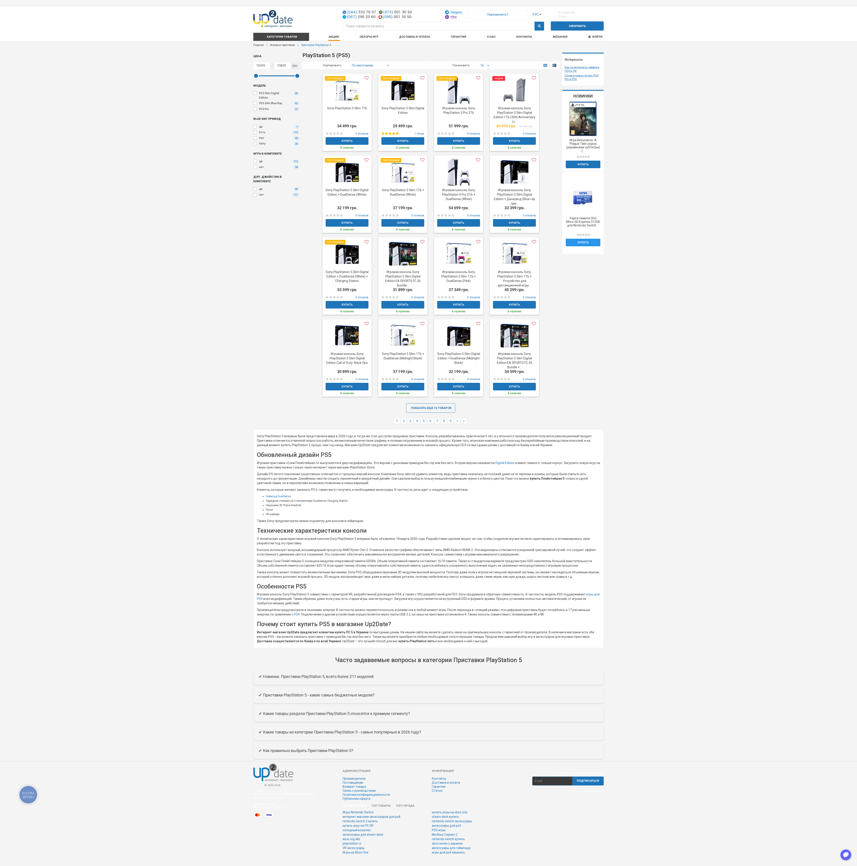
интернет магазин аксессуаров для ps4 (371, 816)
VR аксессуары (353, 848)
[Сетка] (545, 65)
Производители (354, 778)
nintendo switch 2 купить (360, 821)
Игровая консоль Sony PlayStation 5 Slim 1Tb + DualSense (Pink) (458, 276)
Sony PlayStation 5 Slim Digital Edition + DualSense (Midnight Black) (458, 358)
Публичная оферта (356, 798)
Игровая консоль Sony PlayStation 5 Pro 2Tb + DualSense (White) (458, 194)
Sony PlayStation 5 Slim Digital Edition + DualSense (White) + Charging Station (347, 276)
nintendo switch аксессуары (452, 821)
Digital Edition (504, 463)
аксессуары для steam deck (363, 834)
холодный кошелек (357, 830)
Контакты (524, 36)
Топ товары (381, 805)
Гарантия (438, 786)
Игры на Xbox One (355, 852)
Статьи (437, 790)
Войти (597, 36)
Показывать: (461, 65)
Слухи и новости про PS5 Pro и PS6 (581, 77)
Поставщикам (353, 782)
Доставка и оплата (446, 782)
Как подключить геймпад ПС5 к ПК (582, 69)
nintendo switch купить (448, 839)
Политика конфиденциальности (366, 794)
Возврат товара (354, 786)
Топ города (405, 805)
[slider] (255, 76)
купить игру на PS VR (358, 825)
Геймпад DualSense (278, 496)
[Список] (554, 65)
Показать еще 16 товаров (431, 408)
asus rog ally (351, 839)
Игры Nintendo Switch (358, 812)
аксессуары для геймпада (451, 848)
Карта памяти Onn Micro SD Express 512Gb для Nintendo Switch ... (583, 221)
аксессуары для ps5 (446, 825)
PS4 (297, 614)
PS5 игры (438, 830)
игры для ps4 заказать (448, 852)
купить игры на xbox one (449, 812)
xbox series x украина (447, 843)
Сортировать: (332, 65)
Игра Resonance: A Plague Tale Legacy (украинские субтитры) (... (583, 145)
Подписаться (588, 780)
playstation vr (352, 843)
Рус (536, 14)
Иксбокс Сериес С (445, 834)
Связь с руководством (359, 790)
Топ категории (354, 805)
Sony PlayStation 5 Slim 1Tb (347, 108)
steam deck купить (445, 816)
